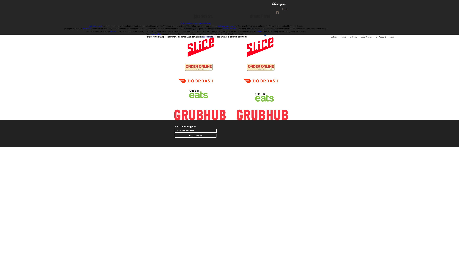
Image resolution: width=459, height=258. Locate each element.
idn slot (113, 31)
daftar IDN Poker (230, 29)
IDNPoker (87, 29)
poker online (156, 34)
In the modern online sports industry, (196, 23)
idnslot (259, 31)
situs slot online (207, 37)
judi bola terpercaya (226, 26)
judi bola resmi (95, 26)
